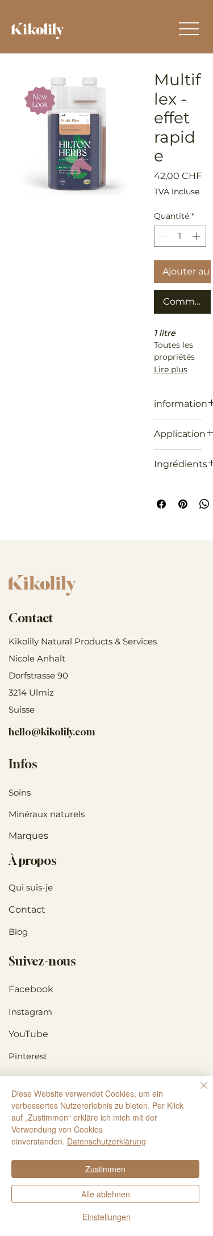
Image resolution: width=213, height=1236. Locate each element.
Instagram (30, 1011)
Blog (18, 931)
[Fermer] (197, 1092)
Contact (27, 909)
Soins (20, 792)
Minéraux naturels (47, 814)
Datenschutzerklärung (106, 1141)
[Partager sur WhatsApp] (204, 504)
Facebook (31, 989)
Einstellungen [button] (106, 1216)
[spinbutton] (180, 236)
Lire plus (170, 369)
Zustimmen (105, 1169)
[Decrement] (163, 236)
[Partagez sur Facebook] (161, 504)
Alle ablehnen (105, 1194)
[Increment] (197, 236)
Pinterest (28, 1056)
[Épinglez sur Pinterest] (183, 504)
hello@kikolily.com (52, 732)
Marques (28, 835)
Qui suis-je (31, 887)
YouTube (28, 1034)
